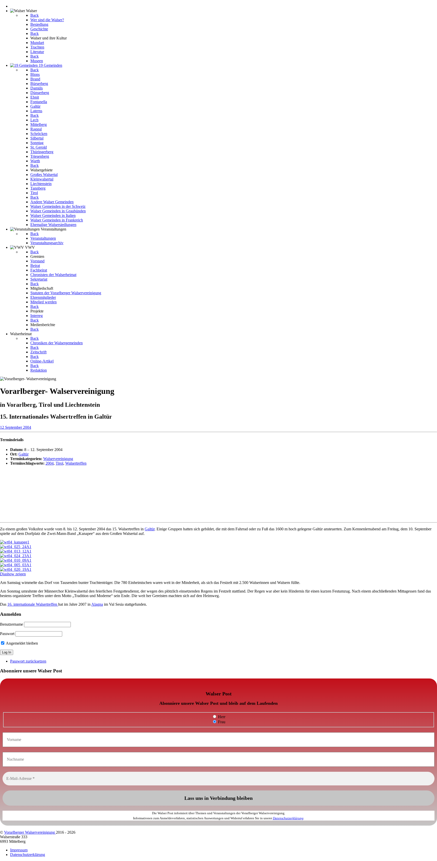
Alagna (97, 604)
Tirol (59, 463)
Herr (221, 717)
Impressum (19, 850)
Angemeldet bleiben (21, 643)
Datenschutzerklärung (288, 818)
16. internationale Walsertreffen (32, 604)
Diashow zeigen (13, 574)
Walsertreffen (75, 463)
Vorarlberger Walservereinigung (30, 832)
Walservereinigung (58, 459)
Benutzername (11, 624)
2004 (50, 463)
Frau (221, 722)
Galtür (23, 454)
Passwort (7, 633)
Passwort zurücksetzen (28, 661)
